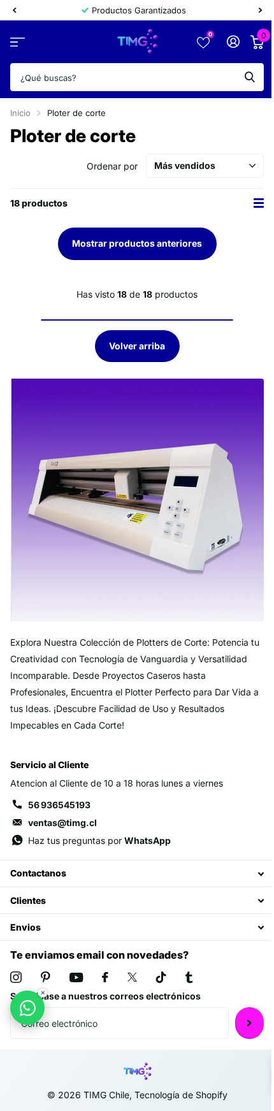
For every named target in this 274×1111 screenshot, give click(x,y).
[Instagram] (16, 977)
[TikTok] (161, 977)
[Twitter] (132, 977)
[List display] (259, 203)
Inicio (20, 113)
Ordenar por (112, 166)
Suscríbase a (249, 1023)
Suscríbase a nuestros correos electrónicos (105, 996)
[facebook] (105, 977)
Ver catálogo (17, 41)
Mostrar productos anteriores (137, 243)
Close (137, 873)
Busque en (250, 77)
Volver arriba (137, 345)
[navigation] (14, 10)
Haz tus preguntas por (99, 840)
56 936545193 (59, 804)
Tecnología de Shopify (180, 1094)
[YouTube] (76, 977)
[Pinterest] (45, 977)
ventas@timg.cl (62, 822)
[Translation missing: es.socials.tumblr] (188, 977)
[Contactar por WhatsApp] (27, 1008)
